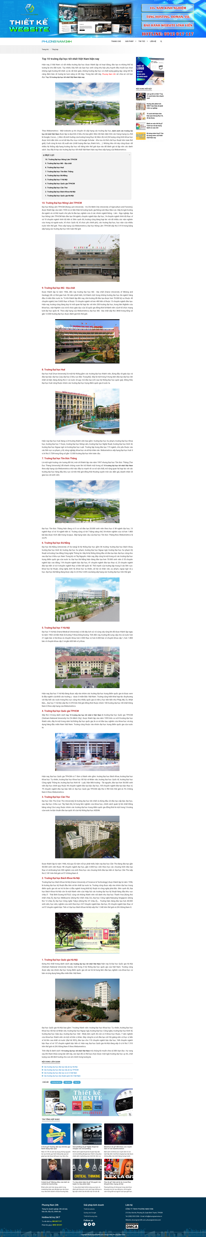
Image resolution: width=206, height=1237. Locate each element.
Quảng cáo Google (90, 1213)
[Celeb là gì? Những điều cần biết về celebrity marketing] (55, 1169)
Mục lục (49, 155)
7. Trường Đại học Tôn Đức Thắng (59, 171)
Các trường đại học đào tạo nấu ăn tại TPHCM (61, 1070)
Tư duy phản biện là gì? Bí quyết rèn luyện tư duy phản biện (87, 1183)
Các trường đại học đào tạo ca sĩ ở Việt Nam (60, 1073)
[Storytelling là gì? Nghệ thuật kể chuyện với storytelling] (87, 1134)
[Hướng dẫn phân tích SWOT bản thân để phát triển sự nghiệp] (141, 106)
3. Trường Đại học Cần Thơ (56, 188)
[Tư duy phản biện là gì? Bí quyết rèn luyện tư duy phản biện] (87, 1169)
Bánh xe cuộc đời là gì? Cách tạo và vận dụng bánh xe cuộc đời (155, 126)
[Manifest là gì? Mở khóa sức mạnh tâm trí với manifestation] (118, 1134)
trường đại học (56, 1082)
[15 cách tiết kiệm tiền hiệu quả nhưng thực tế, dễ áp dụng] (141, 116)
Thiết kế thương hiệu (90, 1216)
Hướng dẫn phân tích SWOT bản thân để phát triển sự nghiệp (155, 106)
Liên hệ (153, 41)
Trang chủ (116, 41)
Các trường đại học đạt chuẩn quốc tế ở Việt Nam (62, 1076)
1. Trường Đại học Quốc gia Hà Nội (59, 196)
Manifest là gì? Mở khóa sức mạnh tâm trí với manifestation (118, 1148)
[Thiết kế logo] (150, 71)
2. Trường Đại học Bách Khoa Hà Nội (60, 192)
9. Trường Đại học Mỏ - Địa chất (58, 163)
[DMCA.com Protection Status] (132, 1226)
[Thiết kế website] (103, 19)
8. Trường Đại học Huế (54, 167)
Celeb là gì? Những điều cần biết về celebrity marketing (55, 1183)
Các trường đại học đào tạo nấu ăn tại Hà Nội (61, 1067)
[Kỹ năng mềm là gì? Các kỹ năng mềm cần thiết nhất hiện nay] (141, 136)
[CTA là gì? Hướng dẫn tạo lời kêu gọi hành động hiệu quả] (55, 1134)
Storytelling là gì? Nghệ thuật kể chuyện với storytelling (85, 1148)
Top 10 (77, 1082)
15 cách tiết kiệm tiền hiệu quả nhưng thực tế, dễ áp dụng (155, 116)
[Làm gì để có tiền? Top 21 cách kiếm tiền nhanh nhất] (141, 96)
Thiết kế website (89, 1209)
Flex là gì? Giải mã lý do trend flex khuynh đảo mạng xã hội (117, 1183)
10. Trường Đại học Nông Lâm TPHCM (61, 159)
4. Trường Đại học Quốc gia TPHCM (60, 183)
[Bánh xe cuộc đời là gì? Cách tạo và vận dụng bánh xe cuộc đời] (141, 126)
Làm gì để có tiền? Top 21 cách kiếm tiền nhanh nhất (155, 96)
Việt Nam (68, 1082)
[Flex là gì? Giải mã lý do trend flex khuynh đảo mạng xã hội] (118, 1169)
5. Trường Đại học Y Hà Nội (56, 180)
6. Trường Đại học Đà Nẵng (56, 175)
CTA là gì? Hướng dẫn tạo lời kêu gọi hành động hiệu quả (55, 1148)
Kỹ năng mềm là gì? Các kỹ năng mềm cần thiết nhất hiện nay (155, 136)
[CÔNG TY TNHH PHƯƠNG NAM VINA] (57, 41)
